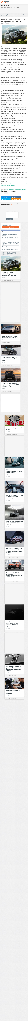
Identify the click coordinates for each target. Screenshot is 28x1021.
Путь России (8, 835)
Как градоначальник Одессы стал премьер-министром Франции (13, 1013)
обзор (5, 193)
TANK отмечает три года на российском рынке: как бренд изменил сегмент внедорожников (14, 472)
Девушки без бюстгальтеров (8, 246)
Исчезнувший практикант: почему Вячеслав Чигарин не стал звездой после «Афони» (14, 782)
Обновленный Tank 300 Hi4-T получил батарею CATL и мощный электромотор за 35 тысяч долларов (14, 574)
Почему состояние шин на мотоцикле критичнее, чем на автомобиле (14, 692)
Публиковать (9, 219)
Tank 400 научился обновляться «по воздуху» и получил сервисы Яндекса (14, 496)
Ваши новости (8, 434)
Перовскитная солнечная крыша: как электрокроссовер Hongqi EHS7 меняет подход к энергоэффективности (14, 715)
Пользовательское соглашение (9, 252)
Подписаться (11, 227)
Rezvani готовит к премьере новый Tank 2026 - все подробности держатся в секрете (13, 623)
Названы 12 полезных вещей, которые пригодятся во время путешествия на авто (10, 243)
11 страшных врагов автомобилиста (10, 249)
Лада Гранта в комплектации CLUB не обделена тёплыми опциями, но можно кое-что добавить (10, 238)
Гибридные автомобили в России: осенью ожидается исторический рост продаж (13, 739)
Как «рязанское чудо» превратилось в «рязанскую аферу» (11, 829)
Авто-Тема (5, 5)
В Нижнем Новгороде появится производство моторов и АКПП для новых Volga (14, 852)
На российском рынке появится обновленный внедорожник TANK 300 (14, 523)
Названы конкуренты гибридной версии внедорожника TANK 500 (9, 274)
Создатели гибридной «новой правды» (14, 428)
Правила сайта (5, 254)
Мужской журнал (9, 788)
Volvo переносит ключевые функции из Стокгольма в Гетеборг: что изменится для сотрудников (13, 668)
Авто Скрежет (8, 478)
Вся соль (1, 14)
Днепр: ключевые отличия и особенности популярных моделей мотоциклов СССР (13, 945)
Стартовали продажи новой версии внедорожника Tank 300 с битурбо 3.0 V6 (10, 385)
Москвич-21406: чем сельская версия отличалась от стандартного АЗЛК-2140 (14, 807)
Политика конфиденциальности (9, 253)
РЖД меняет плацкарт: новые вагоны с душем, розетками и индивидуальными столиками (14, 920)
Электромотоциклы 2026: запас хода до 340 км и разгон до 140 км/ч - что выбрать (14, 895)
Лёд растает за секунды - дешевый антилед (9, 235)
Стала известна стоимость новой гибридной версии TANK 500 (14, 15)
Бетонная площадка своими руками (13, 970)
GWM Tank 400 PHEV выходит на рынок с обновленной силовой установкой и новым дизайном (14, 550)
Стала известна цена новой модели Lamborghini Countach (10, 336)
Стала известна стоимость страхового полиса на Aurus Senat (9, 359)
